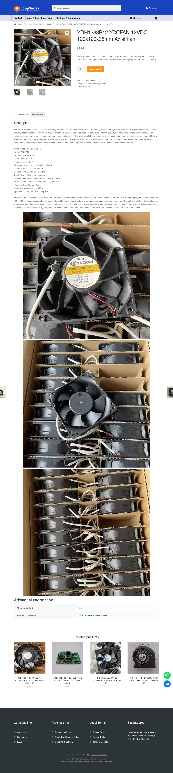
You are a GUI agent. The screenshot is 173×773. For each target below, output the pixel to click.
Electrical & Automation (68, 17)
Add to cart (95, 68)
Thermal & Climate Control (34, 24)
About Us (21, 732)
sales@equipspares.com (145, 732)
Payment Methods (63, 732)
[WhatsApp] (167, 675)
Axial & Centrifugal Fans (39, 17)
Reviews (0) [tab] (37, 114)
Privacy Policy (99, 737)
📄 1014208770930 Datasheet (93, 615)
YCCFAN (86, 86)
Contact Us (22, 737)
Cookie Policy (99, 732)
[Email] (167, 683)
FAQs (19, 741)
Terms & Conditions (102, 741)
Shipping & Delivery (64, 741)
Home (19, 24)
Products (18, 17)
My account (153, 8)
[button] (67, 33)
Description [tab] (23, 114)
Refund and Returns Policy (67, 737)
